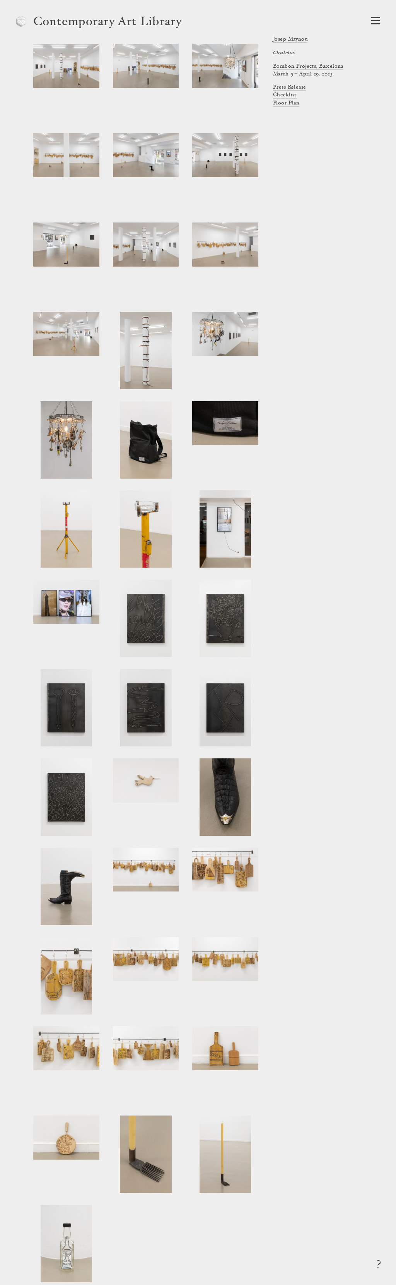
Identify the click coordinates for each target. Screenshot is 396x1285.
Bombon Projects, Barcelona (308, 66)
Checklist (285, 95)
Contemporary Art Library (107, 22)
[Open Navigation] (375, 20)
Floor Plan (286, 103)
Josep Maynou (290, 39)
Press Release (289, 87)
